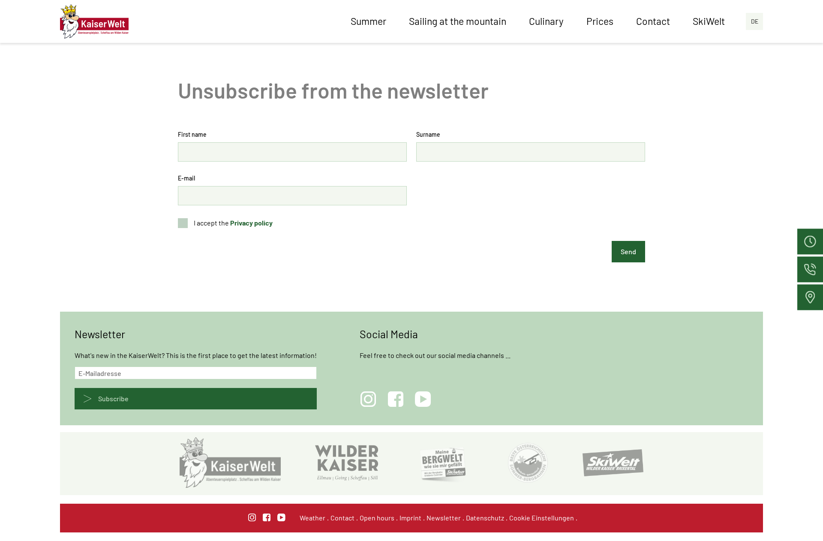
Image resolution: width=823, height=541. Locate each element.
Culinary (546, 21)
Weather (312, 518)
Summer (368, 21)
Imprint (410, 518)
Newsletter (444, 518)
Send (628, 251)
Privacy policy (251, 223)
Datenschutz (485, 518)
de (754, 21)
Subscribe (113, 398)
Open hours (377, 518)
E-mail (186, 178)
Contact (653, 21)
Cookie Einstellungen (541, 518)
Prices (599, 21)
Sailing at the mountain (457, 21)
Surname (428, 134)
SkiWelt (709, 21)
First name (192, 134)
